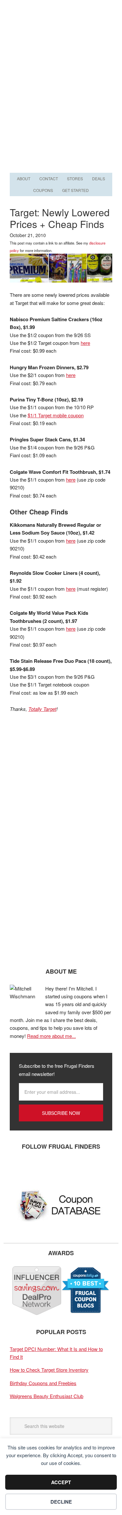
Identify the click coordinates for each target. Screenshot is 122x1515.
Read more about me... (51, 1035)
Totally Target (42, 708)
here (85, 342)
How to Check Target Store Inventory (49, 1369)
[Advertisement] (61, 107)
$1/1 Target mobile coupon (56, 415)
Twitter (37, 1168)
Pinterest (57, 1168)
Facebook (18, 1168)
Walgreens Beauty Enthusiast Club (46, 1396)
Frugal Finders (61, 31)
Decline (61, 1501)
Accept (61, 1482)
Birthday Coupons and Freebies (43, 1383)
